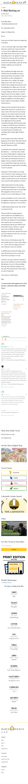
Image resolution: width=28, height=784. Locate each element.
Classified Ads (4, 762)
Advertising (4, 756)
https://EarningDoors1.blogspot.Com (10, 412)
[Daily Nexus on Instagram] (6, 732)
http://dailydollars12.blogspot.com (16, 384)
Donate (3, 769)
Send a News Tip (5, 759)
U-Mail (3, 7)
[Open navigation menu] (25, 2)
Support (4, 766)
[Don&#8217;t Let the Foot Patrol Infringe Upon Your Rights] (7, 319)
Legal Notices (4, 748)
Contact (4, 753)
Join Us (3, 743)
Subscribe (14, 549)
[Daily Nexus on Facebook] (2, 732)
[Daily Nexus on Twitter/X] (4, 732)
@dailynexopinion (7, 582)
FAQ (2, 746)
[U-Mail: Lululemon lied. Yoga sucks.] (7, 299)
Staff (2, 740)
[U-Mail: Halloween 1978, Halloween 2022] (18, 298)
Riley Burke (6, 14)
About (3, 737)
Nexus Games (6, 468)
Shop (2, 772)
